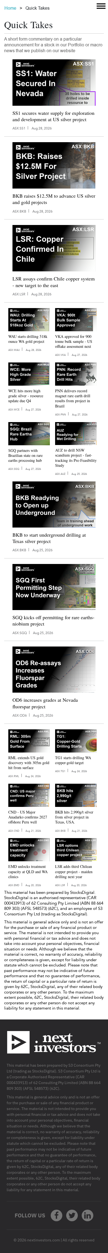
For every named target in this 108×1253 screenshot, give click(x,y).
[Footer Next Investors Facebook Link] (56, 1215)
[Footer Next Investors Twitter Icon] (72, 1215)
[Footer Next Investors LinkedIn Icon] (87, 1215)
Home (10, 8)
